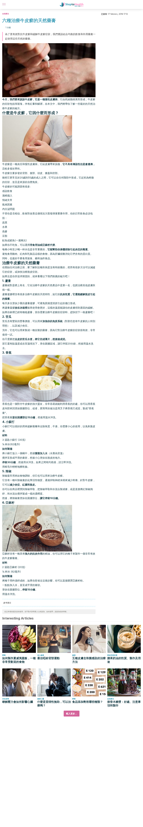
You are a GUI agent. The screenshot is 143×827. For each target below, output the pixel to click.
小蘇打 (14, 439)
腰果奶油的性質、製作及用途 (124, 660)
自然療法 (5, 14)
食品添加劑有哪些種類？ (87, 701)
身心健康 (40, 655)
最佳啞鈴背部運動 (48, 658)
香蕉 (4, 403)
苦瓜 (8, 316)
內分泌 (6, 209)
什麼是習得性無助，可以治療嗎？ (54, 703)
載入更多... (71, 713)
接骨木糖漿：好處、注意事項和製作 (124, 703)
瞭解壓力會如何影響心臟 (17, 701)
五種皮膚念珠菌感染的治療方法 (89, 660)
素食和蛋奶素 (112, 655)
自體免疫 (32, 182)
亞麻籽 (6, 553)
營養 (4, 655)
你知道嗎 (5, 699)
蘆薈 (4, 285)
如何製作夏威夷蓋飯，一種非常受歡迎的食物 (19, 660)
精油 (47, 553)
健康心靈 (40, 699)
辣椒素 (21, 480)
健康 (74, 655)
